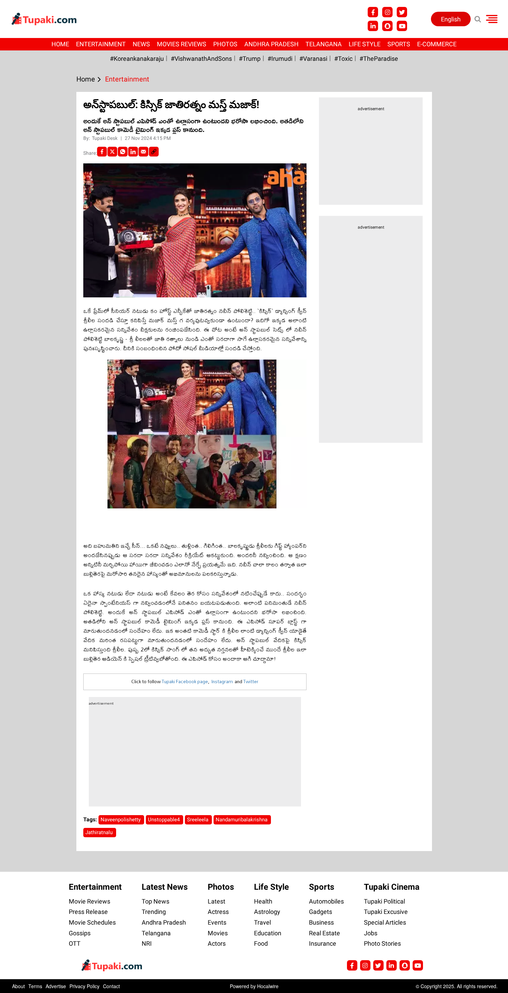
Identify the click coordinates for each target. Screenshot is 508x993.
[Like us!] (373, 12)
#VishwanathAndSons (201, 58)
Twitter (250, 681)
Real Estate (324, 933)
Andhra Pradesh (271, 44)
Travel (262, 922)
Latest (216, 901)
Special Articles (385, 922)
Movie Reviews (89, 901)
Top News (155, 901)
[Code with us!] (387, 26)
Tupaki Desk (105, 138)
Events (217, 922)
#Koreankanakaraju (137, 58)
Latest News (165, 887)
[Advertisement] (31, 309)
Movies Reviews (181, 44)
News (141, 44)
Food (261, 943)
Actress (218, 911)
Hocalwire (268, 986)
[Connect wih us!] (373, 26)
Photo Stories (382, 943)
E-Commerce (437, 44)
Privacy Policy (84, 986)
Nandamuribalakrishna (242, 820)
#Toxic (343, 58)
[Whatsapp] (122, 151)
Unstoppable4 (164, 820)
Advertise (56, 986)
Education (267, 933)
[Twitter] (112, 151)
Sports (398, 44)
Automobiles (326, 901)
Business (321, 922)
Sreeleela (198, 820)
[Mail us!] (418, 965)
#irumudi (279, 58)
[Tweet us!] (402, 12)
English (451, 19)
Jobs (370, 933)
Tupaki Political (384, 901)
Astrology (267, 911)
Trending (154, 911)
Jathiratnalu (99, 832)
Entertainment (101, 44)
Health (263, 901)
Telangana (323, 44)
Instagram (222, 681)
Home (60, 44)
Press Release (88, 911)
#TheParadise (378, 58)
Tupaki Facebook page (185, 681)
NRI (147, 943)
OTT (75, 943)
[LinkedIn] (133, 151)
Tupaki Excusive (386, 911)
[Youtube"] (402, 26)
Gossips (80, 933)
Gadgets (320, 911)
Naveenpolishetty (121, 820)
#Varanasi (313, 58)
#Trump (250, 58)
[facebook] (102, 151)
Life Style (364, 44)
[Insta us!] (387, 12)
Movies (218, 933)
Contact (111, 986)
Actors (217, 943)
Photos (225, 44)
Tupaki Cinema (392, 887)
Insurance (322, 943)
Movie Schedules (92, 922)
